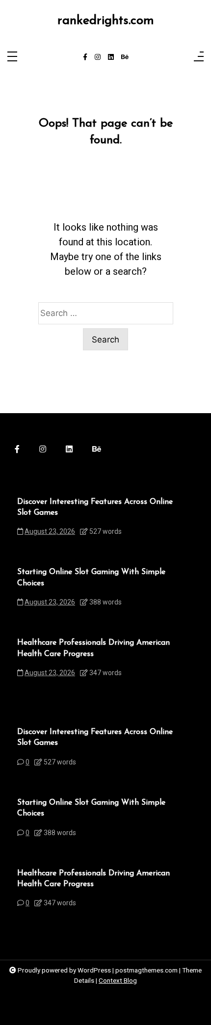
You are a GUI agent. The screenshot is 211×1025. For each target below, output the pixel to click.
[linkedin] (111, 57)
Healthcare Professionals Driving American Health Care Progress (93, 648)
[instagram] (98, 57)
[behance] (125, 57)
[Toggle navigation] (12, 57)
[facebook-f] (85, 57)
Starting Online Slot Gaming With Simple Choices (91, 577)
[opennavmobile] (199, 57)
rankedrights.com (105, 21)
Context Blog (118, 980)
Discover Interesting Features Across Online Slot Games (95, 507)
